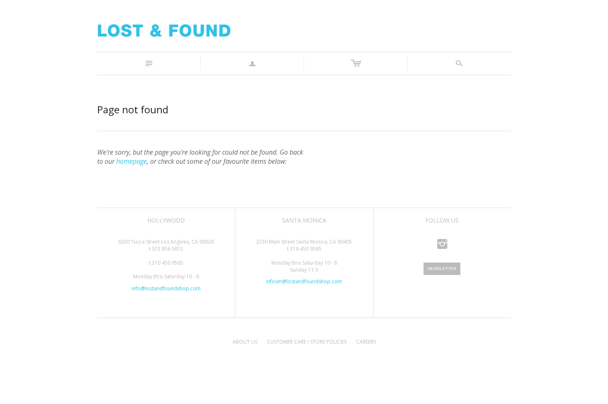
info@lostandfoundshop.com (166, 288)
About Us (244, 341)
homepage (131, 161)
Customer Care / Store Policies (307, 341)
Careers (366, 341)
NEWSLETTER (442, 268)
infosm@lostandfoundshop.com (304, 281)
